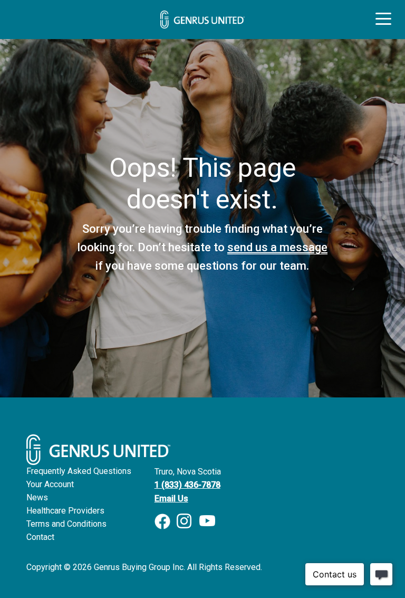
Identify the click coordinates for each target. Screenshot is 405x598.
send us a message (277, 247)
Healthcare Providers (65, 511)
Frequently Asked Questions (78, 471)
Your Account (50, 484)
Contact (40, 537)
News (37, 497)
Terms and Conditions (66, 524)
